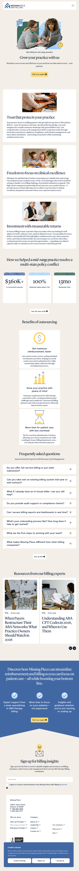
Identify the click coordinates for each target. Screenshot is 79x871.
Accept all (60, 861)
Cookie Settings (19, 861)
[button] (70, 648)
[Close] (71, 844)
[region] (39, 854)
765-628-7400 (17, 809)
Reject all (41, 861)
